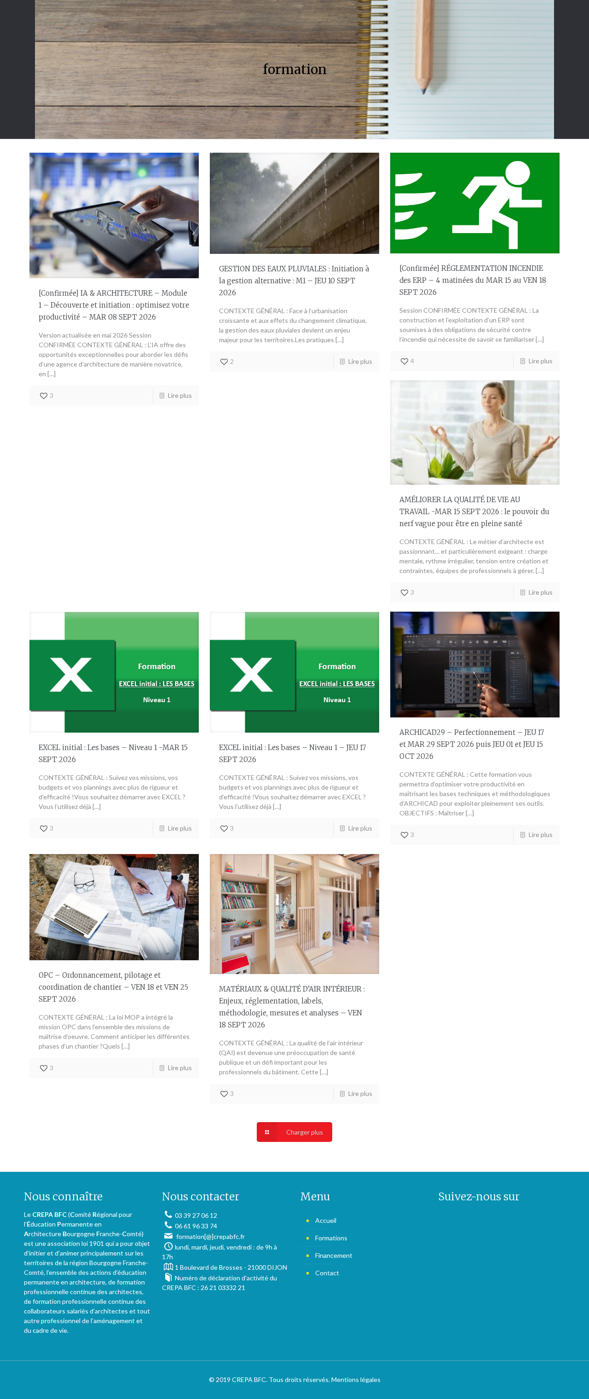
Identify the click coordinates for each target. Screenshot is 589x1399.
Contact (327, 1273)
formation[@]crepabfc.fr (210, 1236)
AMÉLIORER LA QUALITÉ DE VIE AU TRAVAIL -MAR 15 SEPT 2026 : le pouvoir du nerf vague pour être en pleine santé (474, 511)
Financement (333, 1255)
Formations (331, 1238)
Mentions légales (356, 1379)
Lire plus (180, 395)
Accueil (325, 1220)
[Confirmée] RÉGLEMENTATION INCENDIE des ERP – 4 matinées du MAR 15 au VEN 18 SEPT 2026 (472, 280)
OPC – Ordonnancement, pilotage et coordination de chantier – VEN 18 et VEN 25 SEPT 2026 (113, 987)
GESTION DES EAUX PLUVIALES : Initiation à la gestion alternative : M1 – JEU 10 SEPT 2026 (294, 280)
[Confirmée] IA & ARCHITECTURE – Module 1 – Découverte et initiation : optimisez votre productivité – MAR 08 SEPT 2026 (114, 305)
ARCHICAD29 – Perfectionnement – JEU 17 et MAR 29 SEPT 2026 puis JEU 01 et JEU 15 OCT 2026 (471, 744)
